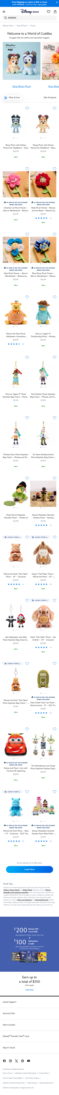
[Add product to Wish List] (27, 108)
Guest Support (9, 1002)
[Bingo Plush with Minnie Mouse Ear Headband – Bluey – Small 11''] (43, 125)
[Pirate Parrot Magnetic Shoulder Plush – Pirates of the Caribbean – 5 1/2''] (16, 495)
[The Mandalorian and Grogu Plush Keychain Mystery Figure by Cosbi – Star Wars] (43, 745)
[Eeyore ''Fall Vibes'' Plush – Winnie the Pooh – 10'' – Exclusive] (43, 554)
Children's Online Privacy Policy (14, 1083)
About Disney (32, 1083)
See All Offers (42, 4)
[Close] (56, 2)
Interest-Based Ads (46, 1083)
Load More (29, 869)
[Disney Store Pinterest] (22, 1060)
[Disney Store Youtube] (28, 1060)
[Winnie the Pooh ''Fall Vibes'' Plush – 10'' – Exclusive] (16, 554)
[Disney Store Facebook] (4, 1060)
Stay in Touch (9, 1047)
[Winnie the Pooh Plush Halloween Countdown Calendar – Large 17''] (16, 313)
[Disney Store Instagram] (10, 1060)
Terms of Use (7, 1073)
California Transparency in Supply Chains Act (18, 1088)
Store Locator (9, 1025)
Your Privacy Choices (32, 1078)
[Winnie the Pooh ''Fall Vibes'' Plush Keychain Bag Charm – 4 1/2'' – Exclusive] (16, 680)
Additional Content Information (25, 1073)
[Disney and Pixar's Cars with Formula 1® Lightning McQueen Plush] (16, 745)
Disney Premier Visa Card (16, 1036)
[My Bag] (55, 11)
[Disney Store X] (16, 1060)
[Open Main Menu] (3, 11)
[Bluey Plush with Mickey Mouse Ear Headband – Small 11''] (16, 125)
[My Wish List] (48, 11)
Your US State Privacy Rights (12, 1078)
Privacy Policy (43, 1073)
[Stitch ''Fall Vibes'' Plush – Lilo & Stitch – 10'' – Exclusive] (43, 617)
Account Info (9, 1013)
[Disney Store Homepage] (29, 11)
